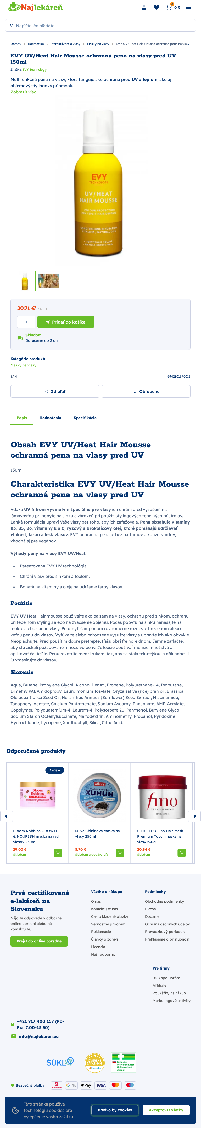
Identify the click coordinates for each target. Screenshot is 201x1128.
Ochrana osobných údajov (167, 924)
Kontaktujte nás (104, 909)
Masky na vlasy (98, 44)
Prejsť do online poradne (39, 941)
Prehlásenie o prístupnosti (168, 939)
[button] (58, 853)
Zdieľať (58, 391)
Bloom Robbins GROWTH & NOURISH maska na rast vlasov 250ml (36, 836)
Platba (150, 909)
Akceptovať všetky (166, 1110)
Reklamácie (101, 931)
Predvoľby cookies (115, 1110)
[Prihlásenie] (144, 7)
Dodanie (152, 916)
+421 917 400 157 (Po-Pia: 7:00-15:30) (40, 1024)
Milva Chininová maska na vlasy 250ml (97, 834)
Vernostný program (108, 924)
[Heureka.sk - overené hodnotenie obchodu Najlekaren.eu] (95, 1063)
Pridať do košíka (69, 322)
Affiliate (159, 985)
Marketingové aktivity (172, 1000)
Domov (16, 44)
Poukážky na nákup (169, 993)
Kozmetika (36, 44)
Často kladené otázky (109, 916)
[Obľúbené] (156, 7)
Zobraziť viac (23, 92)
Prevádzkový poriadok (165, 931)
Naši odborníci (103, 954)
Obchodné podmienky (164, 901)
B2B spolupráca (166, 978)
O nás (96, 901)
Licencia (98, 946)
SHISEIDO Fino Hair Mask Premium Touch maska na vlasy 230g (160, 836)
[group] (38, 812)
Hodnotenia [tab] (50, 417)
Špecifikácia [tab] (85, 417)
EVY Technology (35, 70)
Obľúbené (149, 391)
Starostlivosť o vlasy (66, 44)
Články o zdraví (104, 939)
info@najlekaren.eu (39, 1036)
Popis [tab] (22, 417)
